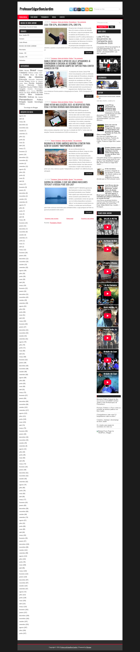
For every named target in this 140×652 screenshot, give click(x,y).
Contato (62, 17)
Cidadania (23, 73)
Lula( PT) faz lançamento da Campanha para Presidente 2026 (105, 39)
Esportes (22, 87)
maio (20, 142)
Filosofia (29, 87)
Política (40, 100)
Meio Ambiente (35, 94)
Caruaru (21, 39)
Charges (40, 70)
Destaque (54, 22)
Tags (111, 27)
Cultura (26, 75)
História (22, 91)
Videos (22, 104)
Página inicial (69, 218)
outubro (21, 131)
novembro (22, 128)
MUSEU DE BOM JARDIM (27, 46)
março (21, 122)
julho (20, 136)
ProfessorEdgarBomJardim (36, 8)
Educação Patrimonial (36, 79)
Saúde (30, 102)
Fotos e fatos (38, 87)
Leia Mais (89, 52)
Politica (71, 58)
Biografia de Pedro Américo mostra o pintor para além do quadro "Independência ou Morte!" (67, 144)
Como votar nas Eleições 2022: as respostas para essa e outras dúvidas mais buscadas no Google (67, 106)
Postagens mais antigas (87, 218)
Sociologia (38, 102)
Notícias (31, 97)
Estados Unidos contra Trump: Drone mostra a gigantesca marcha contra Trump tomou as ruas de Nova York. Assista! (113, 152)
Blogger (35, 107)
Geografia (22, 89)
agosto (21, 116)
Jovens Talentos (30, 90)
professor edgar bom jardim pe (109, 97)
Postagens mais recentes (51, 218)
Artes (21, 70)
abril (20, 119)
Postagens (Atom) (55, 223)
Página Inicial (23, 17)
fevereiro (22, 151)
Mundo (22, 97)
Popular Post (102, 27)
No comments (82, 22)
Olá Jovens (39, 97)
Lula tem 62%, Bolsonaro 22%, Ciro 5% (62, 24)
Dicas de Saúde (36, 75)
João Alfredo (23, 42)
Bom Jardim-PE (24, 35)
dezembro (22, 125)
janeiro (21, 154)
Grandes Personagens (35, 89)
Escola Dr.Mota (24, 81)
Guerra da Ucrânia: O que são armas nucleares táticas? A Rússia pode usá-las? (66, 183)
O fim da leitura (110, 169)
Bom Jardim (34, 17)
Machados (22, 49)
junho (21, 139)
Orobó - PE (22, 53)
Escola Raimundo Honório (31, 85)
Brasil (54, 17)
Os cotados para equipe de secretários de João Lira (105, 426)
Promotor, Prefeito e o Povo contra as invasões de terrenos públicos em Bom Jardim (109, 409)
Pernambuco (45, 17)
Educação (23, 79)
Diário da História (31, 77)
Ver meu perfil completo (106, 101)
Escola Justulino (36, 83)
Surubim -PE (23, 57)
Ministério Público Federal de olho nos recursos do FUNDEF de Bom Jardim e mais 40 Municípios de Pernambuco (107, 401)
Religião (22, 102)
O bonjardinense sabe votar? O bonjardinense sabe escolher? (106, 415)
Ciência (30, 73)
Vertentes (22, 60)
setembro (22, 133)
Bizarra (26, 70)
